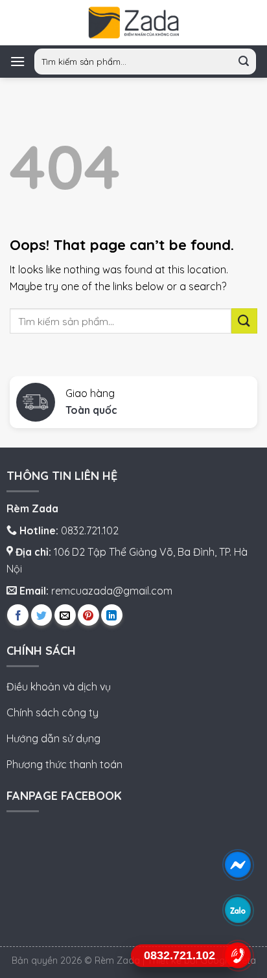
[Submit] (244, 62)
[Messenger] (237, 865)
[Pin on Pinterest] (88, 615)
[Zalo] (237, 910)
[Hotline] (237, 955)
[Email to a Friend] (65, 615)
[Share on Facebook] (18, 615)
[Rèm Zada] (133, 22)
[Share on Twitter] (41, 615)
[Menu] (17, 61)
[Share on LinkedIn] (111, 615)
